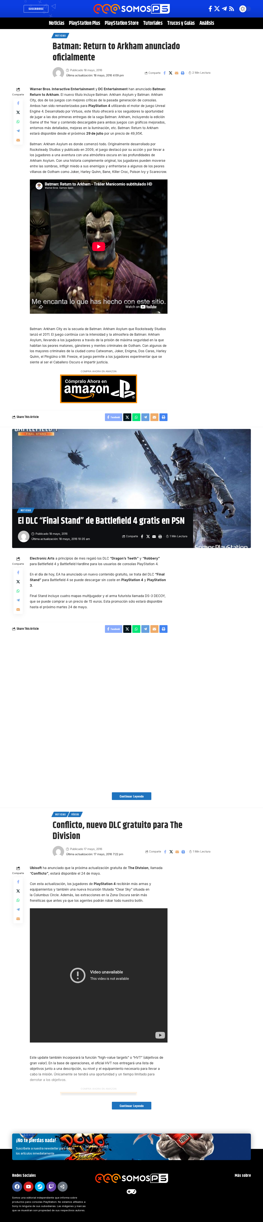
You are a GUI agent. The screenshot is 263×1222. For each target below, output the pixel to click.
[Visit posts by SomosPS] (58, 73)
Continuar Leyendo (132, 796)
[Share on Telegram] (18, 130)
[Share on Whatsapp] (18, 121)
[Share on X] (170, 73)
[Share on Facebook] (164, 73)
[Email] (176, 73)
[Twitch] (51, 1187)
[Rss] (231, 9)
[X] (217, 9)
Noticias (60, 35)
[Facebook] (210, 9)
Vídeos (75, 814)
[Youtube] (28, 1187)
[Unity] (63, 1187)
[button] (17, 9)
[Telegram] (224, 9)
